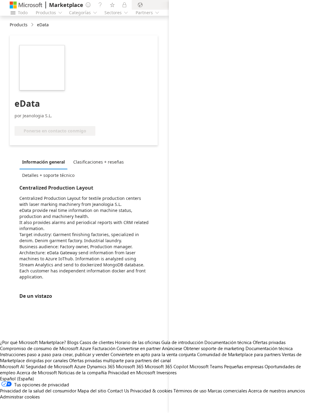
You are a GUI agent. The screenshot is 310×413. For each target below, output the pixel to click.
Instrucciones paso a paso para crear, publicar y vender (54, 354)
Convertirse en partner (139, 348)
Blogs (72, 342)
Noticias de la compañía (82, 372)
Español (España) (17, 379)
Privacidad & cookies (151, 391)
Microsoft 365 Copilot (166, 366)
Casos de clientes (97, 342)
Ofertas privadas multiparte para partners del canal (120, 360)
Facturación (103, 348)
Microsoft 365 (129, 366)
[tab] (45, 161)
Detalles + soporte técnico (48, 175)
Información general (43, 162)
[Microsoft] (26, 5)
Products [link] (19, 25)
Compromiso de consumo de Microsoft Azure (46, 348)
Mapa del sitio (92, 391)
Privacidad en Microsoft (131, 372)
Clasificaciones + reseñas (98, 162)
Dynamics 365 (101, 366)
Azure (80, 366)
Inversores (166, 372)
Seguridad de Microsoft (49, 366)
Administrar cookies (20, 397)
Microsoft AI (12, 366)
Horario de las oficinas (137, 342)
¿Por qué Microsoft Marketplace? (33, 342)
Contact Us (118, 391)
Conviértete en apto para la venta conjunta (153, 354)
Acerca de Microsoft (37, 372)
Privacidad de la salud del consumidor (38, 391)
